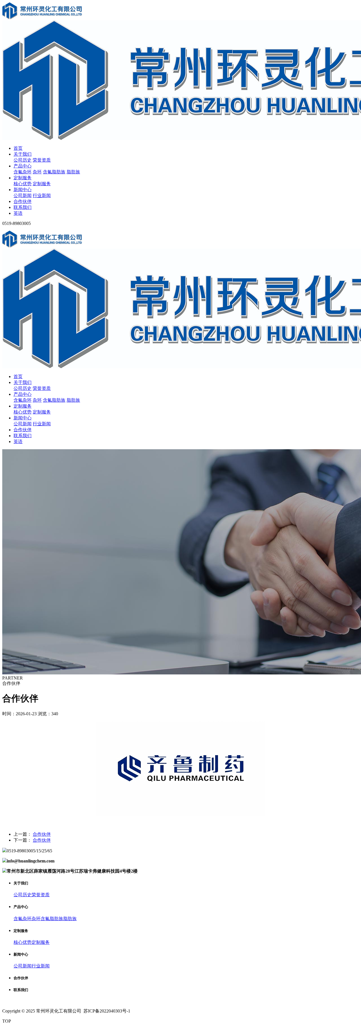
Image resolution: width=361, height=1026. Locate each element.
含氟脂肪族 (54, 171)
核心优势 (23, 183)
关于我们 (23, 154)
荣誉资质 (42, 160)
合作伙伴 (23, 201)
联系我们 (23, 207)
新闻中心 (23, 189)
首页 (18, 148)
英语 (18, 213)
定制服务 (23, 177)
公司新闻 (23, 195)
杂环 (37, 171)
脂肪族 (73, 171)
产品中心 (23, 166)
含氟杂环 (23, 171)
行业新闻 (42, 195)
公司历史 (23, 160)
